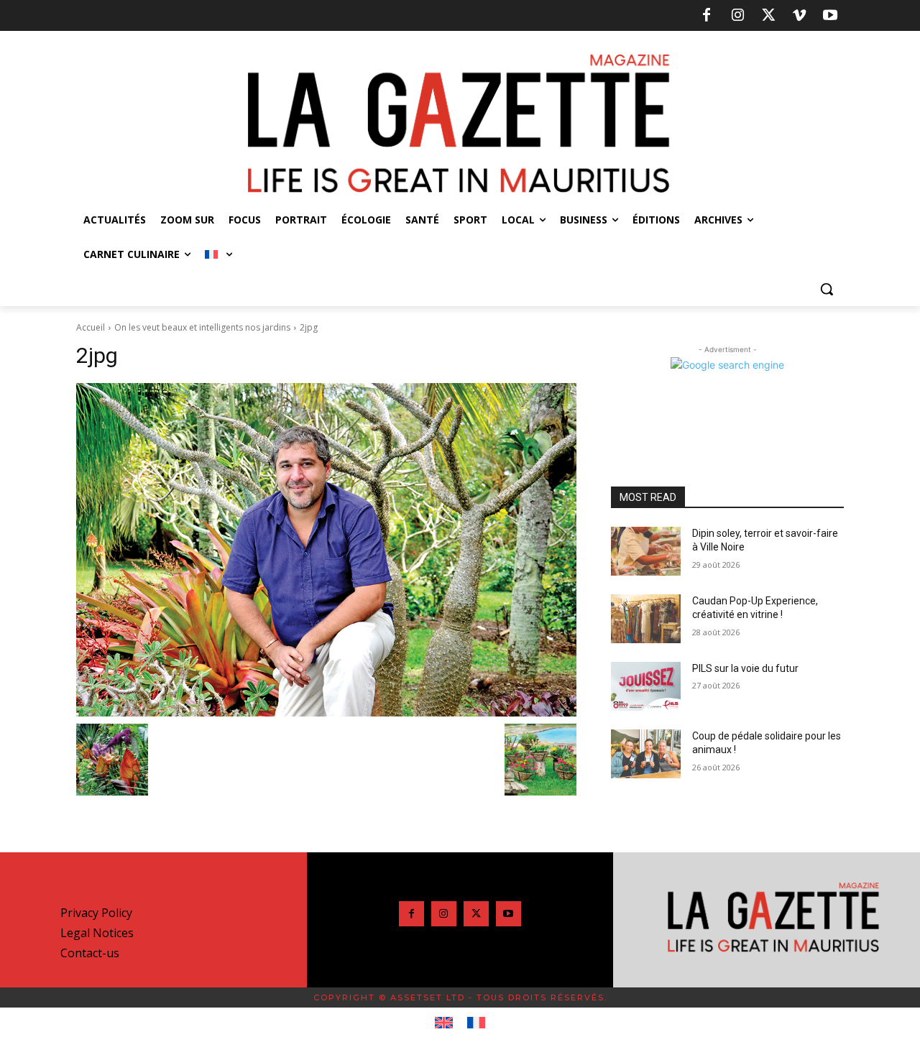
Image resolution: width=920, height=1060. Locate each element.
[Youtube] (830, 15)
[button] (826, 289)
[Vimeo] (799, 15)
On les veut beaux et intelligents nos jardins (202, 327)
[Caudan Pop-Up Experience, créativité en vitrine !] (646, 618)
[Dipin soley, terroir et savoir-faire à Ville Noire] (646, 551)
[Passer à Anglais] (444, 1023)
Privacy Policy (96, 913)
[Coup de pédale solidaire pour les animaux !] (646, 753)
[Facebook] (706, 15)
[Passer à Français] (476, 1023)
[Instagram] (737, 15)
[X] (768, 15)
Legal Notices (97, 933)
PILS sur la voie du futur (745, 668)
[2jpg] (326, 549)
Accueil (90, 327)
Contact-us (89, 953)
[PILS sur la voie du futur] (646, 686)
